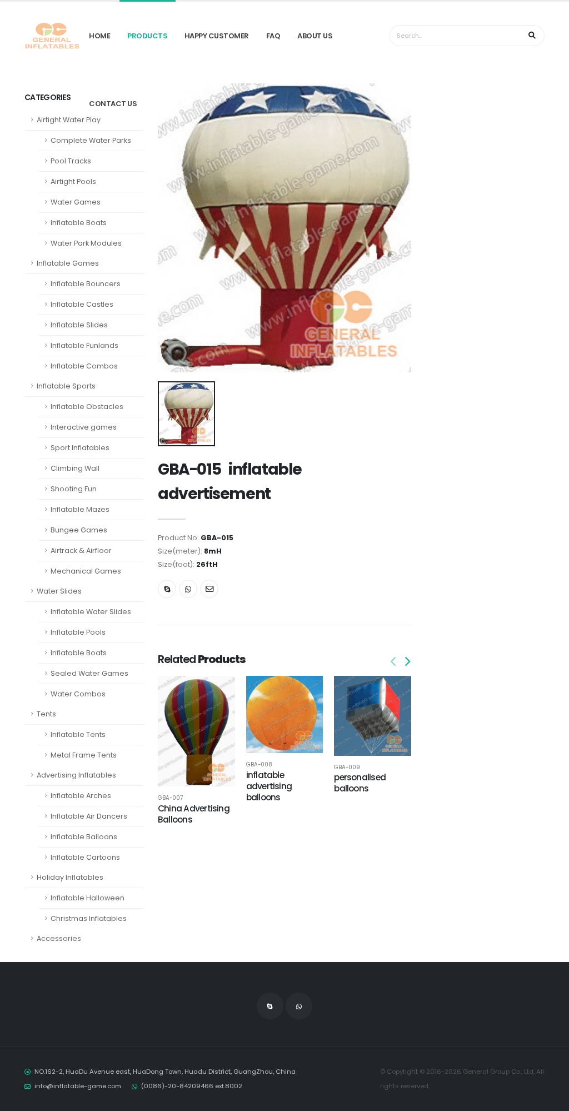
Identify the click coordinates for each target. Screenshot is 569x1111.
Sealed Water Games (89, 673)
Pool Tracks (71, 161)
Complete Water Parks (91, 140)
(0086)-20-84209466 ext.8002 (191, 1086)
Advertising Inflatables (76, 775)
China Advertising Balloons (193, 814)
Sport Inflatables (80, 447)
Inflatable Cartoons (85, 857)
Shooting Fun (74, 489)
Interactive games (84, 427)
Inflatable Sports (66, 386)
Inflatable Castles (82, 304)
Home (99, 36)
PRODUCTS (147, 36)
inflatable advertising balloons (269, 786)
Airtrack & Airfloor (81, 550)
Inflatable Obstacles (87, 406)
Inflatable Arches (81, 795)
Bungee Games (79, 530)
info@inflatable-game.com (77, 1086)
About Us (314, 36)
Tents (46, 714)
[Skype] (167, 589)
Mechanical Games (86, 571)
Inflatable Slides (79, 325)
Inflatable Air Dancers (89, 816)
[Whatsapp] (188, 589)
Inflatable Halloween (87, 898)
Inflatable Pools (78, 632)
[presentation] (394, 662)
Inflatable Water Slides (91, 611)
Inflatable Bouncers (86, 283)
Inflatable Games (68, 263)
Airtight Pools (73, 181)
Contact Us (113, 103)
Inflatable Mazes (80, 509)
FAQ (273, 36)
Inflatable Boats (79, 222)
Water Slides (59, 591)
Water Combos (78, 694)
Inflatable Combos (84, 366)
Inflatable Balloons (84, 836)
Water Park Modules (86, 243)
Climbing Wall (75, 468)
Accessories (59, 938)
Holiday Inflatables (70, 877)
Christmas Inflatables (89, 918)
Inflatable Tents (78, 734)
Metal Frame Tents (84, 755)
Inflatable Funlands (84, 345)
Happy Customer (216, 36)
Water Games (76, 202)
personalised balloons (360, 782)
